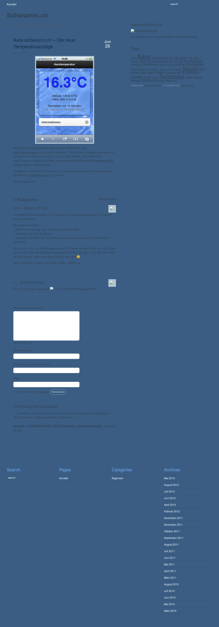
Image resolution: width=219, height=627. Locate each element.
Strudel (147, 77)
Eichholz (197, 60)
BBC (190, 57)
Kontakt (11, 4)
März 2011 (170, 577)
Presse (159, 72)
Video (188, 77)
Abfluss (154, 57)
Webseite (135, 80)
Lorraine (169, 69)
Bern (196, 57)
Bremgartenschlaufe (157, 61)
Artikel (184, 58)
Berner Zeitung (138, 61)
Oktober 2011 (172, 531)
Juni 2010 (170, 597)
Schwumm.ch (27, 14)
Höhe (133, 69)
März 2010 (170, 610)
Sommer (137, 76)
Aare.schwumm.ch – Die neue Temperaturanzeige (44, 43)
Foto (168, 64)
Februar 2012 (172, 511)
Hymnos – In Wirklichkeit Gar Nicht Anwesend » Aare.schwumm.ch (57, 426)
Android (164, 58)
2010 (133, 57)
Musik (150, 72)
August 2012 (171, 485)
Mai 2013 (169, 478)
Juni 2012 (170, 498)
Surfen (155, 77)
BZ (176, 61)
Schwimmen (190, 72)
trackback (43, 391)
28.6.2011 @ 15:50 (35, 208)
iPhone (140, 69)
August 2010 (171, 584)
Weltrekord (148, 80)
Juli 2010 (169, 591)
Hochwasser (195, 64)
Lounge (178, 69)
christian (22, 53)
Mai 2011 (169, 564)
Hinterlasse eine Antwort (28, 308)
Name (22, 350)
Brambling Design (152, 85)
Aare (143, 56)
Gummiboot (179, 64)
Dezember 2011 (173, 518)
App (176, 58)
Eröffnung (136, 64)
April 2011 (170, 571)
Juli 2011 (169, 551)
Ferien (161, 64)
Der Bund (184, 61)
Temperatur (172, 75)
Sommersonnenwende (30, 443)
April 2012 (170, 504)
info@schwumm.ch (40, 175)
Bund (171, 61)
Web (16, 378)
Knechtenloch (152, 69)
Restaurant (170, 72)
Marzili (190, 68)
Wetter (160, 80)
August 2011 (171, 544)
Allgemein (117, 478)
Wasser (198, 77)
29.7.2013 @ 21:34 (32, 282)
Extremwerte (150, 64)
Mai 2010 (169, 604)
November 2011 (173, 524)
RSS (179, 72)
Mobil (143, 72)
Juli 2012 (169, 491)
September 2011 (173, 538)
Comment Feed (107, 198)
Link (162, 69)
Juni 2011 (170, 557)
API (171, 57)
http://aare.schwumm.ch (28, 152)
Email (31, 364)
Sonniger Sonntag (103, 443)
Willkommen (171, 80)
